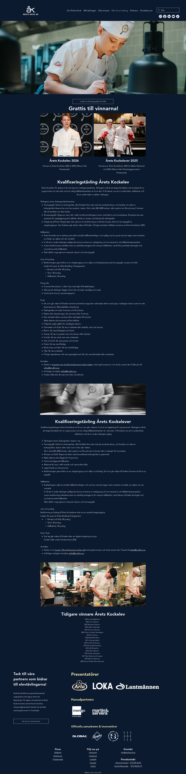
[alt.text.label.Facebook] (164, 16)
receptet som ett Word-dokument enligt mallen (72, 364)
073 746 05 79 (136, 766)
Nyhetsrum (57, 756)
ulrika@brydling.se (51, 368)
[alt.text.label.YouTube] (173, 16)
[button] (31, 721)
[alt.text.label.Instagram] (160, 16)
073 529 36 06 (135, 763)
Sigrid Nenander (121, 766)
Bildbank (57, 752)
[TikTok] (177, 16)
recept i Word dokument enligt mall (70, 550)
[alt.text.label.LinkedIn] (169, 16)
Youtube (93, 763)
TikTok (93, 766)
